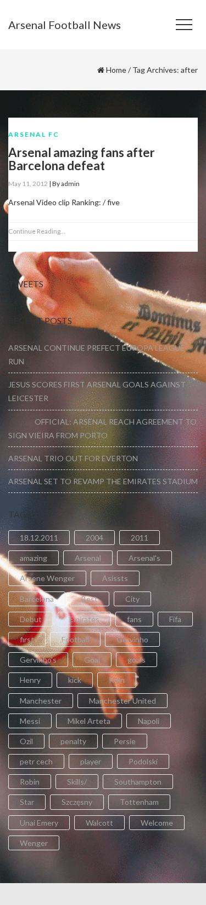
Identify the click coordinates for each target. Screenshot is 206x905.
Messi (30, 721)
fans (134, 619)
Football (75, 639)
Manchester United (122, 700)
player (90, 761)
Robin (30, 781)
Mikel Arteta (89, 721)
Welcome (157, 822)
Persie (125, 741)
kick (74, 679)
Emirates (84, 619)
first (27, 639)
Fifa (175, 619)
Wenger (34, 843)
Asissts (115, 578)
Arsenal (88, 557)
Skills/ (77, 781)
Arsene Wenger (47, 578)
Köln (117, 679)
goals (136, 659)
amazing (33, 557)
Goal (92, 659)
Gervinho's (38, 659)
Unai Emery (39, 822)
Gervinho (132, 639)
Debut (31, 619)
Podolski (143, 761)
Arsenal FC (33, 134)
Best (89, 599)
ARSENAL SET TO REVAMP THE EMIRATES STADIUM (103, 481)
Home (116, 69)
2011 (139, 537)
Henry (30, 679)
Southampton (138, 781)
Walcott (99, 822)
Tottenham (139, 802)
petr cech (36, 761)
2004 (94, 537)
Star (27, 802)
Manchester (41, 700)
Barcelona (37, 599)
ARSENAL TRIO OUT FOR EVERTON (73, 458)
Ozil (26, 741)
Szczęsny (77, 802)
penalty (73, 741)
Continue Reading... (36, 231)
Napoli (148, 721)
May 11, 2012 (28, 183)
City (132, 599)
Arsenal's (144, 557)
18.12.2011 (39, 537)
